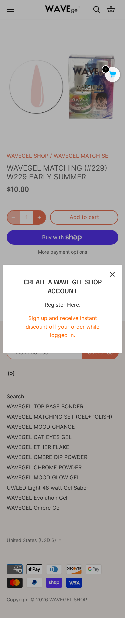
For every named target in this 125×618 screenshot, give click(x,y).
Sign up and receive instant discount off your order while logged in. (62, 326)
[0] (112, 75)
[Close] (112, 274)
